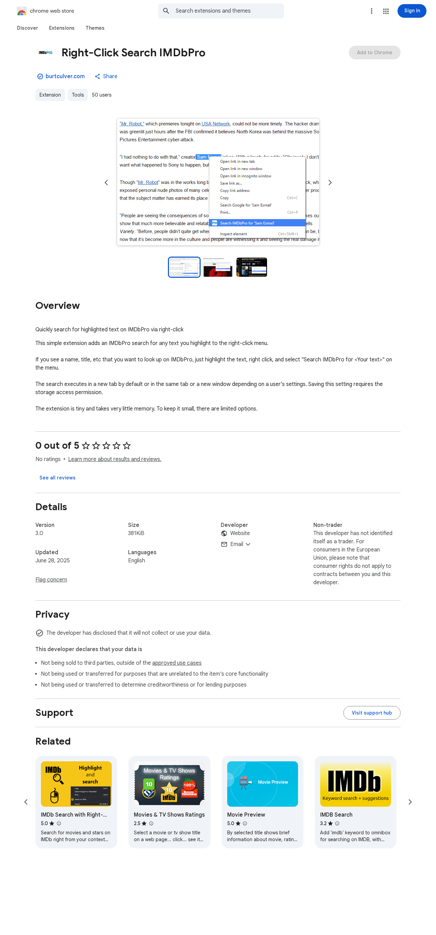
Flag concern (51, 579)
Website (240, 533)
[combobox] (230, 11)
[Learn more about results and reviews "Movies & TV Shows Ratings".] (151, 823)
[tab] (28, 28)
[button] (386, 11)
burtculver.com (65, 76)
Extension (50, 95)
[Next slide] (330, 182)
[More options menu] (371, 11)
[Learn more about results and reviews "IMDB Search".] (337, 823)
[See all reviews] (57, 478)
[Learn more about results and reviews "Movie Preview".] (245, 823)
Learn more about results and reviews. (114, 459)
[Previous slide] (106, 182)
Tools (78, 95)
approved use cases (177, 663)
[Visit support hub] (372, 713)
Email (236, 544)
